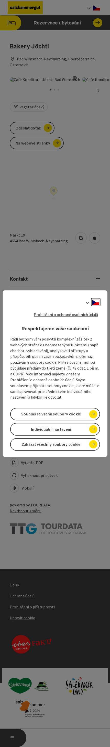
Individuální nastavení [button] (51, 429)
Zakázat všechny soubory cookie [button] (51, 444)
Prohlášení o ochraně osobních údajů (66, 314)
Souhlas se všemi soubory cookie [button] (51, 414)
